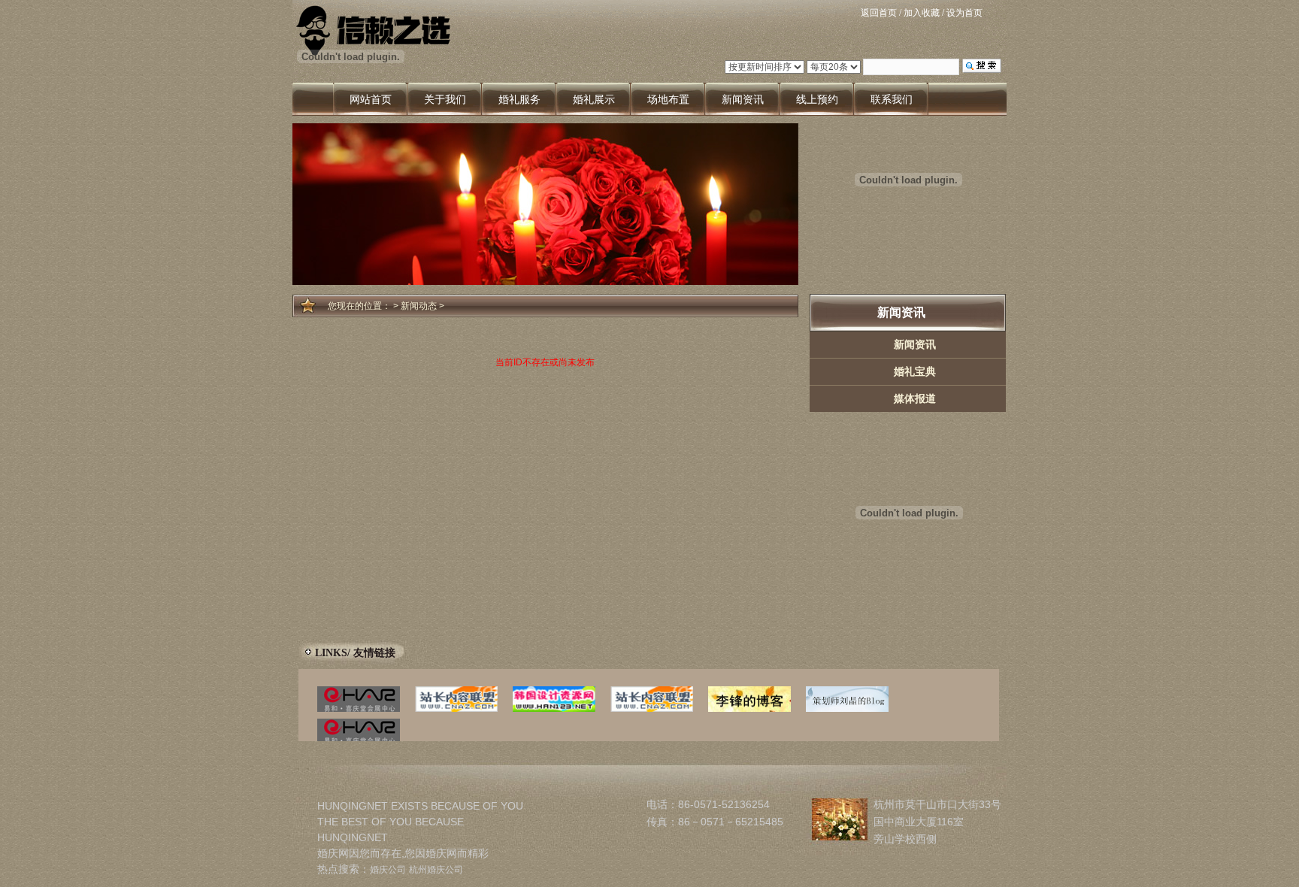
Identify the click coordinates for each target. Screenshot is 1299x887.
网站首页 (371, 99)
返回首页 (879, 13)
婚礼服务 (519, 99)
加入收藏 (922, 13)
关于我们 (445, 99)
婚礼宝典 (915, 371)
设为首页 (964, 13)
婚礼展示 (594, 99)
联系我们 (892, 99)
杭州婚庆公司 (436, 869)
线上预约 (817, 99)
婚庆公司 (388, 869)
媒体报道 (915, 398)
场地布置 (668, 99)
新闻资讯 (743, 99)
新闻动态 (419, 306)
